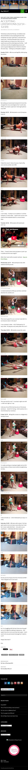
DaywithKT (3, 704)
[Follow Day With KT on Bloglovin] (7, 689)
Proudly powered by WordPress (7, 768)
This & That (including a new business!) (10, 707)
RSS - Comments (5, 761)
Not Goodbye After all (6, 667)
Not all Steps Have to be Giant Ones (9, 716)
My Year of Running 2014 (7, 662)
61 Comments (16, 29)
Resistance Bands (7, 18)
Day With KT (5, 11)
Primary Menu (26, 11)
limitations (4, 654)
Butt (5, 17)
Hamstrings (17, 17)
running (22, 654)
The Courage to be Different (7, 713)
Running (14, 18)
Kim (11, 29)
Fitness (11, 17)
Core (8, 17)
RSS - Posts (3, 760)
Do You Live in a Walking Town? (8, 710)
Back (2, 17)
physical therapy (14, 654)
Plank (21, 17)
